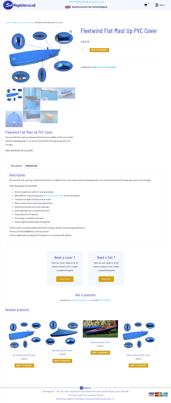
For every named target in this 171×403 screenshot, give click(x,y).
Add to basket (99, 50)
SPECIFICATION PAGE (53, 195)
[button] (70, 31)
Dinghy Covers (18, 22)
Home (7, 22)
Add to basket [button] (24, 365)
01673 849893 (75, 1)
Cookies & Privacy (95, 395)
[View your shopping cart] (145, 5)
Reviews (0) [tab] (31, 165)
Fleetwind (29, 22)
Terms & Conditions (77, 395)
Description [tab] (16, 165)
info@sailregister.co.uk (93, 1)
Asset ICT (110, 399)
